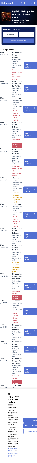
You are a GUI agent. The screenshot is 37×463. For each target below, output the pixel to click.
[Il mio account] (34, 3)
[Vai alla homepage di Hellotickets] (8, 3)
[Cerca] (21, 3)
